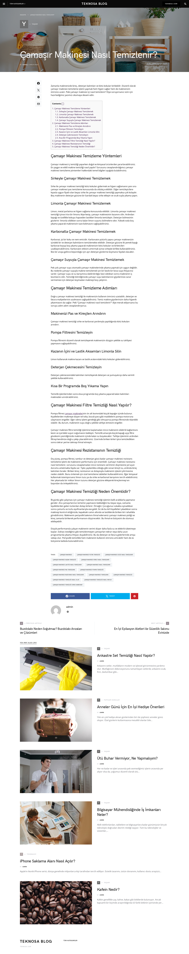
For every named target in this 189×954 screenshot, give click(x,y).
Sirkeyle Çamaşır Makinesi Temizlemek (74, 111)
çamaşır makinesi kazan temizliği (64, 560)
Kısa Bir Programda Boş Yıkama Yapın (73, 137)
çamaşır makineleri (74, 413)
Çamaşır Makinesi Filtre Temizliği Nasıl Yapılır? (73, 140)
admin (24, 65)
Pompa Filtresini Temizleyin (69, 129)
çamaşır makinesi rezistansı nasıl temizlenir (68, 575)
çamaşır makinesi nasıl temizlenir (98, 565)
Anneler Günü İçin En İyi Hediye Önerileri (130, 707)
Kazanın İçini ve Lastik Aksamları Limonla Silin (77, 132)
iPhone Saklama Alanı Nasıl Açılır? (47, 861)
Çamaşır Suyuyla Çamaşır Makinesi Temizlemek (78, 120)
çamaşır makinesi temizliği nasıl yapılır (97, 580)
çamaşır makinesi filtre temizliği (88, 555)
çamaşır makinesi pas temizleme (64, 570)
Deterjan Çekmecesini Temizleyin (71, 135)
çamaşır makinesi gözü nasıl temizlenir (119, 555)
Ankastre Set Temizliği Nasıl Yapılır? (126, 655)
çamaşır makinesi (66, 555)
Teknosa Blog (94, 4)
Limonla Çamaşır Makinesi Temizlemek (74, 114)
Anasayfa (23, 15)
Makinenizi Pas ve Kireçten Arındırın (73, 126)
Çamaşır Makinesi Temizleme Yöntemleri (71, 108)
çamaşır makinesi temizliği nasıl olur (66, 580)
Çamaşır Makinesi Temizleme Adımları (70, 123)
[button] (63, 104)
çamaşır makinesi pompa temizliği (91, 570)
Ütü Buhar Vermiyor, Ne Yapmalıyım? (127, 758)
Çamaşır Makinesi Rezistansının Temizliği (71, 143)
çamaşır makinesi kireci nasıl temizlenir (95, 560)
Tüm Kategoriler (70, 941)
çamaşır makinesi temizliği (123, 575)
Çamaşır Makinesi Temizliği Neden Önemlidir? (73, 146)
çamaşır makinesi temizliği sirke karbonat (67, 585)
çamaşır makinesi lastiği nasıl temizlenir (67, 565)
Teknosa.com (171, 4)
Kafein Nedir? (108, 889)
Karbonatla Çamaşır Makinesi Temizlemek (75, 117)
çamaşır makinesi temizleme (98, 575)
